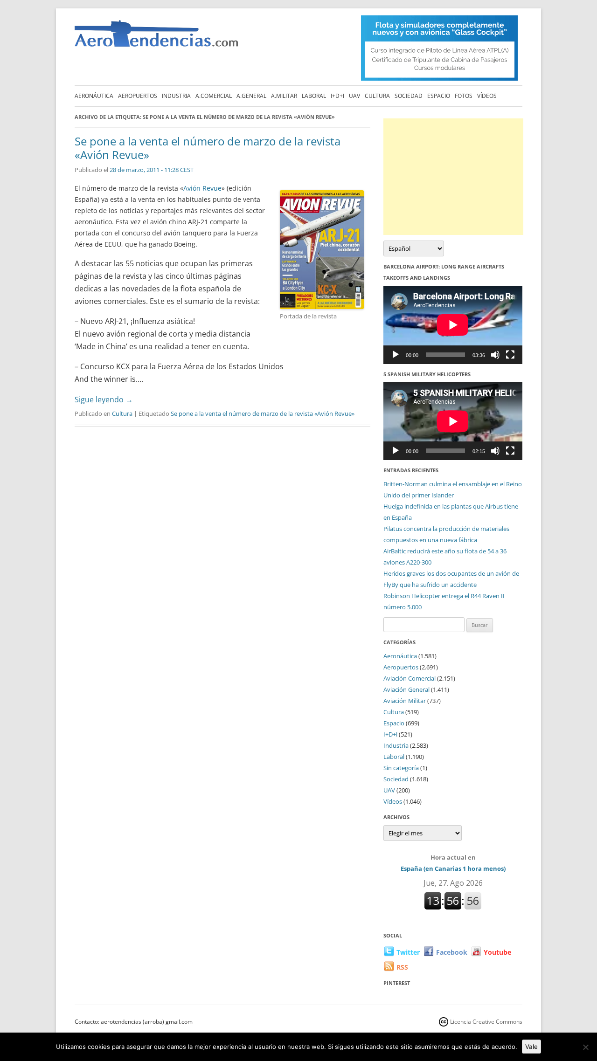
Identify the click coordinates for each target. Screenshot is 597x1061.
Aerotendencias (156, 37)
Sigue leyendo (104, 399)
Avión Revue (202, 188)
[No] (585, 1047)
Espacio (438, 96)
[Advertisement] (453, 176)
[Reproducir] (395, 354)
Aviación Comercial (409, 678)
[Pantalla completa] (510, 354)
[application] (452, 325)
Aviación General (406, 689)
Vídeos (487, 96)
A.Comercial (213, 96)
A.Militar (284, 96)
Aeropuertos (137, 96)
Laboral (314, 96)
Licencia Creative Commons (486, 1022)
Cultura (377, 96)
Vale (531, 1046)
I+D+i (337, 96)
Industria (176, 96)
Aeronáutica (94, 96)
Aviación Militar (404, 700)
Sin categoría (401, 768)
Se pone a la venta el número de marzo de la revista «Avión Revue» (207, 147)
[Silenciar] (495, 354)
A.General (251, 96)
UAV (354, 96)
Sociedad (409, 96)
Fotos (463, 96)
